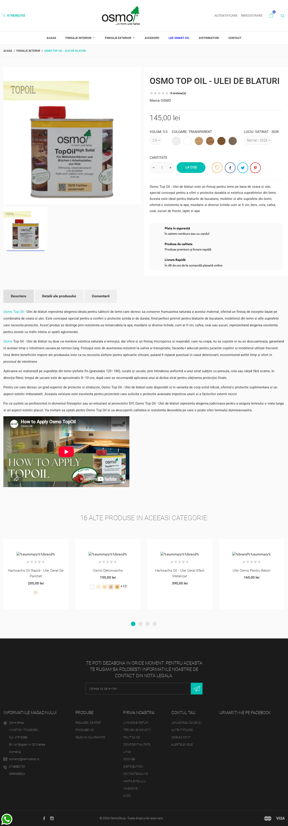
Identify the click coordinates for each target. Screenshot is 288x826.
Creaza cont (181, 737)
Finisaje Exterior (118, 38)
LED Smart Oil (179, 38)
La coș (191, 167)
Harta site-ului (134, 781)
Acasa (51, 38)
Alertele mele (182, 744)
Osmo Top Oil (13, 312)
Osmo (7, 341)
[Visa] (280, 818)
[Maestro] (267, 818)
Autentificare (182, 730)
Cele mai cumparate (90, 737)
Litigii (127, 752)
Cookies (129, 759)
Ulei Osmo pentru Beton (251, 570)
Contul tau (183, 712)
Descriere (18, 296)
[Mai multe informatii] (41, 544)
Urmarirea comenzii (186, 722)
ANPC (127, 795)
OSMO (166, 100)
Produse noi (84, 730)
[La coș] (19, 544)
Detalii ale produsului (59, 296)
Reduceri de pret (88, 722)
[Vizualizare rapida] (30, 544)
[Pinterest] (255, 167)
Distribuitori (209, 38)
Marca (155, 100)
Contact (234, 38)
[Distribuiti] (230, 167)
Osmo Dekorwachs (108, 570)
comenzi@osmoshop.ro (24, 759)
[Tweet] (242, 167)
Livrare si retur (135, 722)
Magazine (130, 788)
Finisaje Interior (78, 38)
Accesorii (152, 38)
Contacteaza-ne (135, 773)
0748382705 (16, 15)
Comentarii (101, 296)
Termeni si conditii (137, 730)
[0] (271, 15)
